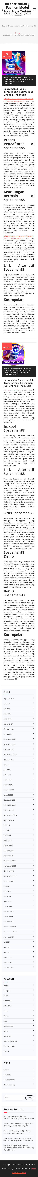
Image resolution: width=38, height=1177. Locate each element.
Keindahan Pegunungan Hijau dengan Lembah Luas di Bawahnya (17, 1132)
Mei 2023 (7, 896)
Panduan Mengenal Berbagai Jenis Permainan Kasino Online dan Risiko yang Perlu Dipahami (19, 1147)
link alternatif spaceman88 (21, 79)
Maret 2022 (8, 917)
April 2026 (7, 719)
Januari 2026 (8, 734)
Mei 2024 (7, 835)
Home (17, 33)
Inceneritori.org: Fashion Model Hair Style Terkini (17, 7)
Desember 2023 (10, 861)
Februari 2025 (9, 790)
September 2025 (10, 754)
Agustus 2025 (9, 759)
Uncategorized (17, 77)
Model (6, 1011)
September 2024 (10, 815)
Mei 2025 (7, 775)
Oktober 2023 (9, 871)
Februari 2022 (9, 922)
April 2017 (7, 957)
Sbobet (6, 1016)
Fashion (6, 995)
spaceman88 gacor (10, 374)
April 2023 (7, 901)
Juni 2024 (7, 830)
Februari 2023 (9, 911)
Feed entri (8, 1075)
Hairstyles (8, 1001)
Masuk (6, 1070)
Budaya (6, 985)
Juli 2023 (7, 886)
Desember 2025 (10, 739)
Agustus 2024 (9, 820)
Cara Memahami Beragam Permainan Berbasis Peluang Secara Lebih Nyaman (18, 1139)
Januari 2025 (8, 795)
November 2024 (10, 805)
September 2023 (10, 876)
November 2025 (10, 744)
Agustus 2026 (9, 699)
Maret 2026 (8, 724)
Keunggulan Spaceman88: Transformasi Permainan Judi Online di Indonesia (18, 382)
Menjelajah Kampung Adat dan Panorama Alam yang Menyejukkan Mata (19, 1117)
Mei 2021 (7, 947)
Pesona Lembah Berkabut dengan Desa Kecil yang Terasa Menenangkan (18, 1124)
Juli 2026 (7, 704)
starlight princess (10, 1041)
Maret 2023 (8, 906)
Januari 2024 (8, 856)
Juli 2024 (7, 825)
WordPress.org (9, 1085)
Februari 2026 (9, 729)
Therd (7, 77)
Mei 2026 (7, 714)
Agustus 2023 (9, 881)
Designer (7, 990)
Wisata (6, 1051)
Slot (5, 1021)
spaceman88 (8, 83)
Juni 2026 (7, 709)
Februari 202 (8, 967)
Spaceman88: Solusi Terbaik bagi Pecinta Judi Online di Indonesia (18, 91)
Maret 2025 (8, 785)
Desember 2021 (10, 927)
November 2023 (10, 866)
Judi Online (8, 1006)
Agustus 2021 (9, 937)
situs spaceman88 (19, 81)
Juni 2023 (7, 891)
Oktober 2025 (9, 749)
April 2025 (7, 780)
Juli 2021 (7, 942)
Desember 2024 (10, 800)
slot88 (6, 1031)
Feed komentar (9, 1080)
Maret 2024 (8, 846)
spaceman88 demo (22, 372)
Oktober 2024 (9, 810)
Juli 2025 (7, 764)
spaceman (7, 1036)
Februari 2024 (9, 851)
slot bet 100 (8, 1026)
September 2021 (10, 932)
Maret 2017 (8, 962)
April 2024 (7, 841)
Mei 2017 (7, 952)
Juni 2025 (7, 770)
